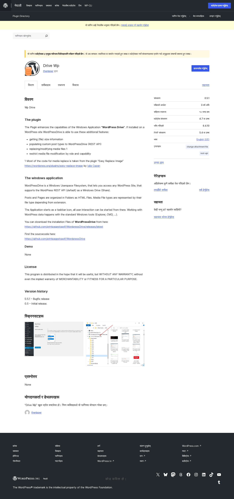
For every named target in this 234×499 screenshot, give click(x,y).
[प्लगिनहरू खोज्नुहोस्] (46, 36)
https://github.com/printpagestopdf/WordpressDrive (55, 238)
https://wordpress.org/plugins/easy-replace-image (54, 165)
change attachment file (197, 147)
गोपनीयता (16, 461)
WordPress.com (191, 445)
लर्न (98, 445)
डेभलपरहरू (101, 456)
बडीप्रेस (186, 461)
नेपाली (45, 478)
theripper (48, 71)
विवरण (31, 85)
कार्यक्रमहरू (144, 451)
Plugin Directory (21, 16)
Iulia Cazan (93, 165)
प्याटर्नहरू (59, 461)
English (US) (203, 139)
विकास (75, 85)
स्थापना (61, 85)
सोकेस (57, 445)
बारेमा (15, 445)
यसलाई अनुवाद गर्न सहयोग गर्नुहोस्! (135, 25)
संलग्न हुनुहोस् (145, 445)
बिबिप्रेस (186, 456)
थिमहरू (58, 451)
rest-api (204, 153)
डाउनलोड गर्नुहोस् (200, 68)
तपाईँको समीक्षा (161, 189)
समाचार (16, 451)
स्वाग (143, 461)
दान (142, 456)
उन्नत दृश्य (159, 162)
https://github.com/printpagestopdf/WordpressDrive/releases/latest (64, 226)
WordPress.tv (105, 461)
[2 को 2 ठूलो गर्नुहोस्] (140, 326)
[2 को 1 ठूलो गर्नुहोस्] (79, 326)
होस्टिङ (16, 456)
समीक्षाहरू (45, 85)
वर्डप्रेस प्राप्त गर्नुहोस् (219, 5)
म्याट (185, 451)
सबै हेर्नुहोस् (204, 189)
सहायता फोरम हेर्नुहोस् (164, 217)
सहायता (205, 85)
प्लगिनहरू (59, 456)
